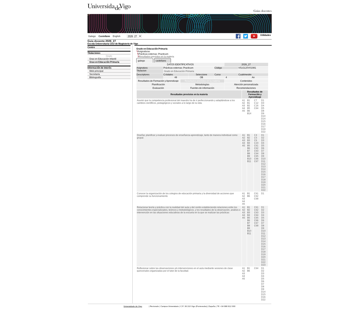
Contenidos (246, 81)
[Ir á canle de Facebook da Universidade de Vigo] (238, 36)
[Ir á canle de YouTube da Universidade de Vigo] (254, 36)
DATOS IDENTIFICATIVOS (180, 64)
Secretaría (94, 74)
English (116, 36)
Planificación (158, 84)
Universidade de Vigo (133, 306)
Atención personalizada (246, 84)
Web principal (96, 71)
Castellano (104, 36)
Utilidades (265, 35)
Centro (91, 47)
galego (141, 60)
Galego (92, 36)
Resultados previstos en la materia (202, 81)
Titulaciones (94, 53)
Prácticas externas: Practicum (153, 54)
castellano (161, 60)
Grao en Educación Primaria (104, 62)
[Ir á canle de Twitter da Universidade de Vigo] (245, 36)
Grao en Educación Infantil (102, 59)
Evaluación (158, 88)
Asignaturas (144, 51)
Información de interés (99, 68)
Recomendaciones (246, 88)
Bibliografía (95, 77)
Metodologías (202, 84)
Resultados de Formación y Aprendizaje (158, 81)
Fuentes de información (202, 88)
